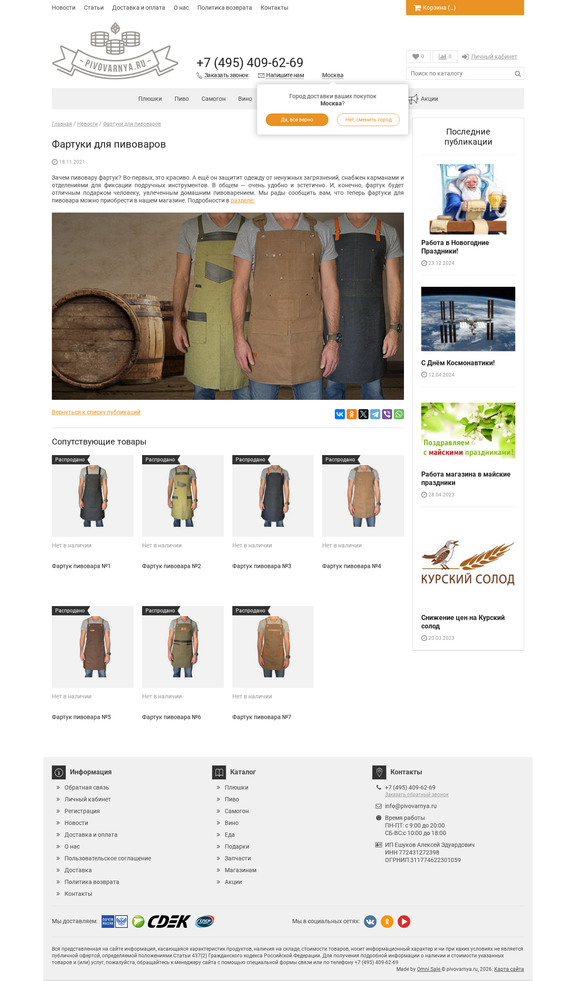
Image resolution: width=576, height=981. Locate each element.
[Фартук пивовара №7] (273, 647)
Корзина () (439, 7)
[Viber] (387, 414)
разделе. (243, 200)
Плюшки (150, 98)
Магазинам (240, 870)
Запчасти (238, 858)
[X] (363, 414)
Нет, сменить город (368, 120)
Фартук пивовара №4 (351, 566)
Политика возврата (224, 7)
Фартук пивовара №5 (81, 717)
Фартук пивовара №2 (171, 566)
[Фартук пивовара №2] (183, 496)
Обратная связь (87, 787)
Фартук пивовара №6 (171, 717)
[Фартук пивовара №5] (93, 647)
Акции (429, 98)
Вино (245, 98)
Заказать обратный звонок (417, 795)
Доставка (78, 870)
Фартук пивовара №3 (261, 566)
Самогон (214, 98)
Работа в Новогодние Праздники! (455, 247)
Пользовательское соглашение (108, 858)
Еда (230, 834)
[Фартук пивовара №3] (273, 496)
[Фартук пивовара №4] (363, 496)
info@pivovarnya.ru (411, 806)
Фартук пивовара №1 (81, 566)
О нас (181, 7)
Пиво (182, 98)
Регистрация (82, 811)
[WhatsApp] (399, 414)
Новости (63, 7)
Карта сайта (509, 969)
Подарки (237, 846)
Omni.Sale (429, 969)
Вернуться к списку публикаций (96, 412)
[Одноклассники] (352, 414)
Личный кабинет (494, 56)
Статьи (94, 7)
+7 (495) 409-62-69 (250, 62)
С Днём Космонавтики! (458, 363)
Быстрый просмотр (92, 522)
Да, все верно (297, 120)
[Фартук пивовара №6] (183, 647)
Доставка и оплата (138, 7)
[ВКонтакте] (340, 414)
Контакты (274, 7)
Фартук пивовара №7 (261, 717)
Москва (333, 75)
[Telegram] (375, 414)
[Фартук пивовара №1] (93, 496)
